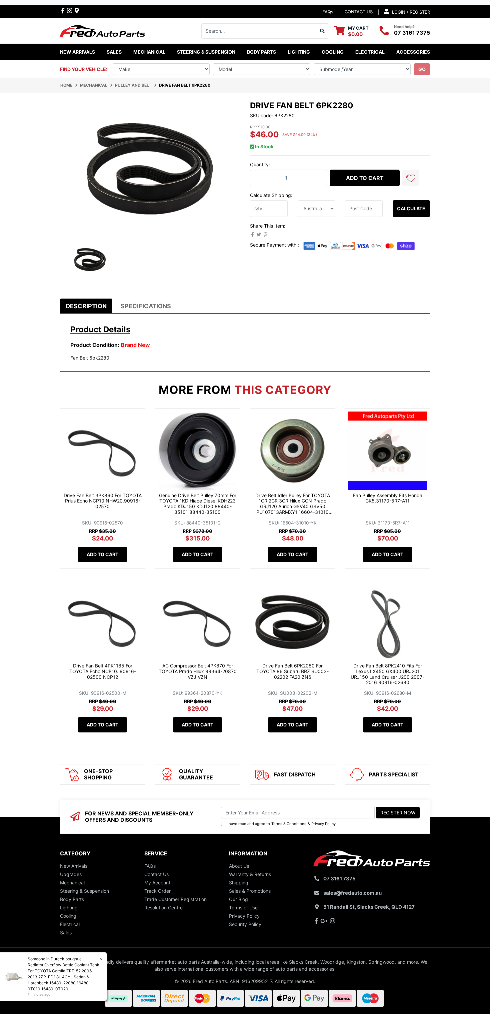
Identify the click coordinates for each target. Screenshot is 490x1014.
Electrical (70, 924)
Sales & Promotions (250, 891)
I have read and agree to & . (282, 823)
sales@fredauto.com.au (352, 893)
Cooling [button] (333, 52)
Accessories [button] (413, 52)
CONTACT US (359, 11)
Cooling (68, 916)
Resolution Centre (163, 907)
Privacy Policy (323, 823)
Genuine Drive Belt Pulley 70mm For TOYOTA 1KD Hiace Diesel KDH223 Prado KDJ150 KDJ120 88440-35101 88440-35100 (197, 504)
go (422, 69)
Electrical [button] (370, 52)
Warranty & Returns (250, 874)
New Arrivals (77, 52)
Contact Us (156, 874)
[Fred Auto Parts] (102, 30)
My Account (157, 882)
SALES (114, 52)
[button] (410, 178)
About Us (239, 866)
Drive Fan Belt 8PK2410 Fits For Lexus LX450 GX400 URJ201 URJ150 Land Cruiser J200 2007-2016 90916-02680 (387, 674)
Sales (66, 932)
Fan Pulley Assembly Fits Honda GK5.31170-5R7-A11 (387, 498)
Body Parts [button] (261, 52)
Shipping (238, 882)
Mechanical (72, 882)
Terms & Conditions (288, 823)
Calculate (411, 208)
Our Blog (238, 899)
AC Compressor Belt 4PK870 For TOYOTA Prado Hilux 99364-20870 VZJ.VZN (198, 671)
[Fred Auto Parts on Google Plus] (77, 10)
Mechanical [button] (149, 52)
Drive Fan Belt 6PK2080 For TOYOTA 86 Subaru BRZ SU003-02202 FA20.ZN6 (292, 671)
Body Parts (72, 899)
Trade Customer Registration (175, 899)
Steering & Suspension (84, 891)
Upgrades (71, 874)
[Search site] (322, 31)
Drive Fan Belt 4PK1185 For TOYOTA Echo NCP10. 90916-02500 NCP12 (102, 671)
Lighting (69, 907)
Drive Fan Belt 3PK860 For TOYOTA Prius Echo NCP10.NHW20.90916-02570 (103, 501)
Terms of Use (243, 907)
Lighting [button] (299, 52)
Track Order (157, 891)
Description (86, 306)
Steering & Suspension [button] (206, 52)
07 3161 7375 (412, 32)
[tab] (86, 306)
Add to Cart (365, 178)
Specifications (146, 306)
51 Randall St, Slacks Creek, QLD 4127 (369, 907)
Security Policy (245, 924)
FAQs (327, 11)
